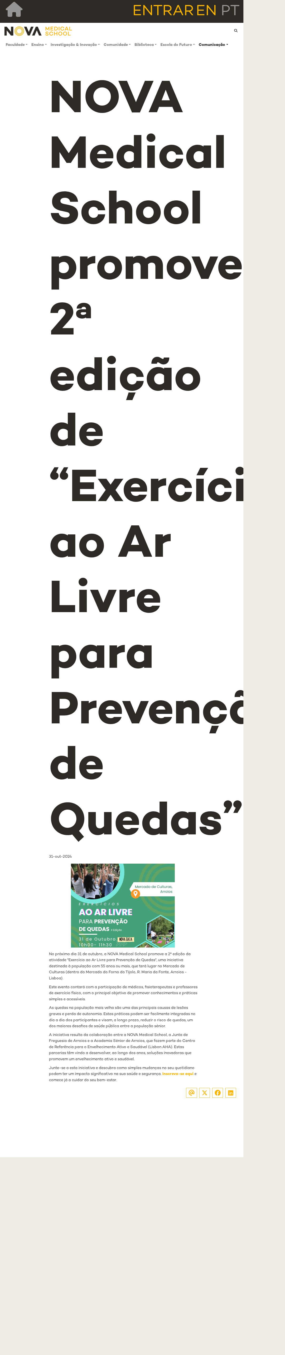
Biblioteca (144, 45)
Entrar (163, 12)
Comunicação (212, 45)
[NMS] (38, 31)
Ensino (37, 45)
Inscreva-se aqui (177, 1074)
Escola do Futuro (176, 45)
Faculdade (15, 45)
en (206, 12)
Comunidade (116, 45)
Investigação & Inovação (74, 45)
